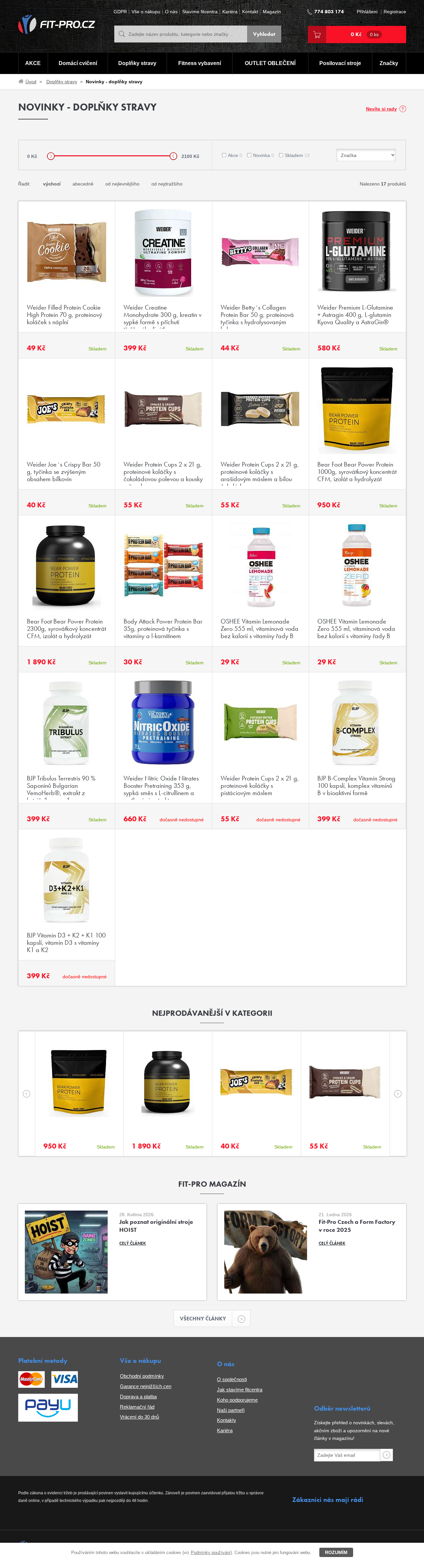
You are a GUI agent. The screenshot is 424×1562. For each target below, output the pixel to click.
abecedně (83, 183)
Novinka (263, 155)
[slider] (51, 156)
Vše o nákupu (146, 11)
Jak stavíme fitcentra (239, 1389)
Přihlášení (367, 11)
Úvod (31, 81)
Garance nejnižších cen (145, 1386)
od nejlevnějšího (122, 183)
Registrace (395, 11)
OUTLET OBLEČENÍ (270, 63)
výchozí (52, 183)
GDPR (120, 11)
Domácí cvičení (78, 63)
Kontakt (250, 11)
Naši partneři (230, 1410)
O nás (171, 11)
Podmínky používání (211, 1552)
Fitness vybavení (199, 63)
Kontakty (226, 1420)
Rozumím (336, 1552)
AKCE (33, 63)
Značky (389, 63)
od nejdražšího (167, 183)
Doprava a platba (138, 1396)
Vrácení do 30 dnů (139, 1417)
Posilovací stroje (340, 63)
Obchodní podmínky (142, 1376)
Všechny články (203, 1318)
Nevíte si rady (381, 109)
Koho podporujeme (237, 1400)
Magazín (272, 11)
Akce (235, 155)
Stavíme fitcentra (200, 11)
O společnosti (232, 1379)
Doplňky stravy (137, 63)
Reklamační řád (137, 1407)
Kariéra (230, 11)
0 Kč (365, 34)
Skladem (297, 155)
